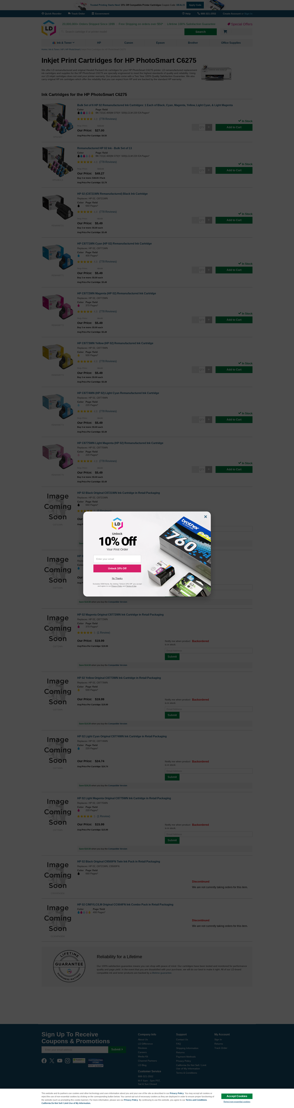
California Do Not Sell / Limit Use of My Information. (66, 1103)
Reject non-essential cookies (237, 1102)
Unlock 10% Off (117, 568)
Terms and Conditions (196, 1100)
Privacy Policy (177, 1093)
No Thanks (117, 578)
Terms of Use (131, 586)
